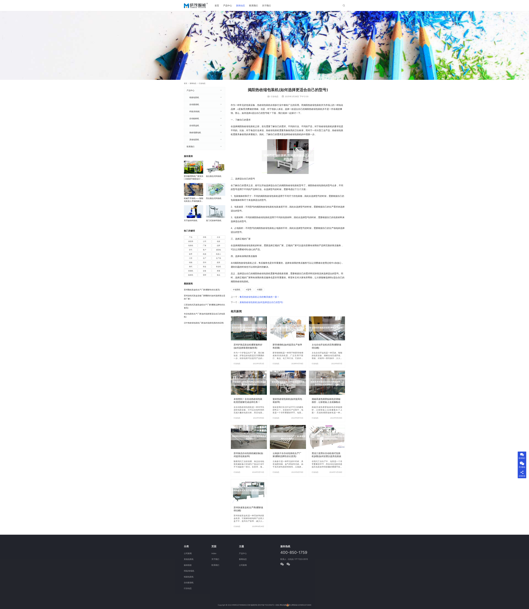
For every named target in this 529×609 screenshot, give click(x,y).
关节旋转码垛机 (190, 220)
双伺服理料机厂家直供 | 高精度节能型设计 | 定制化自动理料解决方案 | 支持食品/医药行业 (193, 177)
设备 (204, 271)
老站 (277, 605)
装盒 (204, 266)
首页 (217, 5)
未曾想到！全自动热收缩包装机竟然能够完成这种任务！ (248, 400)
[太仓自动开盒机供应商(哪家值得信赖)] (327, 328)
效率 (190, 254)
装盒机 (218, 266)
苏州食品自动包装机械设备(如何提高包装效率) (248, 455)
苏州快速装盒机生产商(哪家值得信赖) (248, 509)
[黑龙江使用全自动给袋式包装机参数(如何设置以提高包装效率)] (327, 437)
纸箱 (190, 262)
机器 (204, 254)
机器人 (218, 254)
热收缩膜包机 (195, 132)
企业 (218, 237)
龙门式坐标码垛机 (213, 220)
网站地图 (283, 605)
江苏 (190, 258)
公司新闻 (188, 553)
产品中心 (227, 5)
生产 (204, 258)
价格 (204, 237)
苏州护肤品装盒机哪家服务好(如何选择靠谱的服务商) (248, 346)
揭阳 (260, 289)
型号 (249, 289)
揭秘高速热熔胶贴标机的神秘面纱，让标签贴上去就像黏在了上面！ (326, 401)
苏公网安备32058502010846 (300, 605)
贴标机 (190, 275)
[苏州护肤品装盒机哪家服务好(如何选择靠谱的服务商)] (249, 328)
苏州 (204, 262)
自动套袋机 (194, 104)
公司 (204, 241)
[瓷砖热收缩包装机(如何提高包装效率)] (288, 383)
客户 (204, 250)
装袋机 (190, 271)
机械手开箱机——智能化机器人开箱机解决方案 (193, 199)
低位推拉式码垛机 (213, 176)
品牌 (218, 245)
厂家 (204, 245)
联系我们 (253, 5)
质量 (218, 271)
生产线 (218, 258)
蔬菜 (218, 262)
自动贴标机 (194, 118)
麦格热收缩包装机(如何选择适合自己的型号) (261, 302)
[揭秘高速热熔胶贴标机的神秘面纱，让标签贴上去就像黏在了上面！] (327, 383)
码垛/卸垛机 (194, 111)
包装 (218, 241)
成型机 (218, 250)
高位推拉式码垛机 (213, 198)
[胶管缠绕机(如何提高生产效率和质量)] (288, 328)
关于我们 (266, 5)
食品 (218, 275)
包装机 (237, 289)
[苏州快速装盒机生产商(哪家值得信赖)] (249, 491)
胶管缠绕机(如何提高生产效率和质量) (287, 346)
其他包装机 (194, 139)
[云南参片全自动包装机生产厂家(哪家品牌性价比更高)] (288, 437)
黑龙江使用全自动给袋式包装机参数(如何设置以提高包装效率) (326, 455)
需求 (204, 275)
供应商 (190, 241)
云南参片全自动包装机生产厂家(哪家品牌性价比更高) (287, 455)
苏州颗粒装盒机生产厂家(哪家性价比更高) (202, 289)
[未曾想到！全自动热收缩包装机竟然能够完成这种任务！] (249, 383)
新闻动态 (240, 5)
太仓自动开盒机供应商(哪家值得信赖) (326, 346)
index (213, 553)
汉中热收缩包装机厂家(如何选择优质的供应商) (204, 323)
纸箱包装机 (194, 97)
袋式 (190, 266)
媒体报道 (188, 565)
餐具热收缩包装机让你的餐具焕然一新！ (259, 296)
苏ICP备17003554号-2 (267, 605)
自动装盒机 (194, 125)
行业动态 (274, 96)
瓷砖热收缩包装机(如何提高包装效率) (287, 400)
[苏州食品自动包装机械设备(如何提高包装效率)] (249, 437)
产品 (190, 237)
